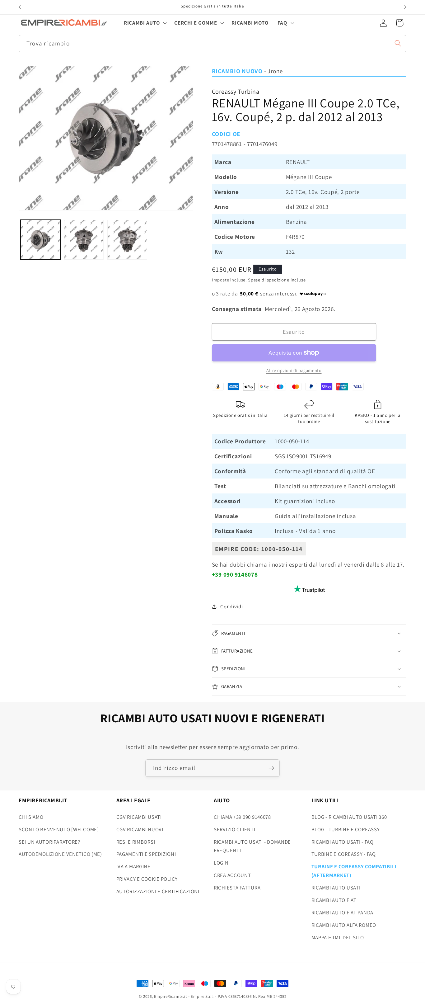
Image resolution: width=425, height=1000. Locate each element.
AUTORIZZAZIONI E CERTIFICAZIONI (157, 891)
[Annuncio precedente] (20, 7)
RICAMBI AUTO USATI (336, 887)
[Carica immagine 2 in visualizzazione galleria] (84, 240)
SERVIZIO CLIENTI (234, 829)
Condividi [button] (231, 606)
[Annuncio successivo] (405, 7)
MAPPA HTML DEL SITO (337, 937)
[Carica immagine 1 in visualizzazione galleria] (40, 240)
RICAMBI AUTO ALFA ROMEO (343, 925)
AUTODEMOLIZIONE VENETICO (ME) (60, 854)
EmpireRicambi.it (170, 996)
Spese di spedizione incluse (277, 280)
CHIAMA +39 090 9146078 (242, 816)
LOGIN (221, 862)
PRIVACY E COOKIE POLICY (147, 878)
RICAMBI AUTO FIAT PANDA (342, 912)
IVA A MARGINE (133, 866)
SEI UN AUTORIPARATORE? (49, 841)
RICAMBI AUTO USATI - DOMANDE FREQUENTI (252, 846)
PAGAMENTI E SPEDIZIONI (146, 854)
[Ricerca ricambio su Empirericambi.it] (398, 43)
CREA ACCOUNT (232, 875)
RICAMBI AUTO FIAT (334, 900)
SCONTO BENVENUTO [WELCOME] (59, 829)
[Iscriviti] (271, 768)
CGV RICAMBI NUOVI (139, 829)
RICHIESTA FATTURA (237, 887)
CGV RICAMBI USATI (139, 816)
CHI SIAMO (31, 816)
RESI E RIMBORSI (135, 841)
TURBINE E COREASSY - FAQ (343, 854)
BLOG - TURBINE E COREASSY (345, 829)
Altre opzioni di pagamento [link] (294, 370)
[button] (144, 23)
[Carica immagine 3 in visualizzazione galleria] (127, 240)
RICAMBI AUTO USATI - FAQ (342, 841)
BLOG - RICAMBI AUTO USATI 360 (349, 816)
